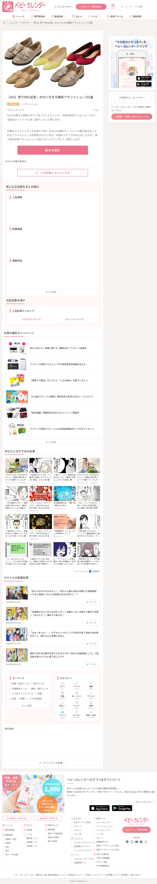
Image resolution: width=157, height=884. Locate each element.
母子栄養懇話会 (102, 865)
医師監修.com (102, 841)
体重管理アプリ (80, 862)
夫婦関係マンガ (19, 688)
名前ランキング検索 (82, 822)
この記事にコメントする (55, 173)
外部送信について (75, 874)
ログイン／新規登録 (91, 6)
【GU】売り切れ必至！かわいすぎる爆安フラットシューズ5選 (62, 22)
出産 (14, 698)
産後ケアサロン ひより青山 (105, 845)
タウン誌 (77, 834)
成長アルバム (116, 16)
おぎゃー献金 (101, 861)
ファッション (31, 104)
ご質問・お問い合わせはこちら (132, 116)
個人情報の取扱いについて (55, 874)
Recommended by (81, 571)
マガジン (77, 830)
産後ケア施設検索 (55, 833)
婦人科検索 (52, 841)
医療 (22, 698)
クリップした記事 (53, 763)
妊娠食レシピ (32, 842)
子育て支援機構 (102, 858)
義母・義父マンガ (39, 688)
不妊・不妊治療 (11, 854)
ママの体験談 (35, 698)
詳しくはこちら (143, 801)
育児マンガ (38, 683)
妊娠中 (8, 843)
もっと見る (51, 291)
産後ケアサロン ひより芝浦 (105, 849)
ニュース (20, 16)
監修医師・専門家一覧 (49, 818)
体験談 (29, 829)
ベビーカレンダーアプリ (82, 858)
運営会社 (39, 874)
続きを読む (52, 150)
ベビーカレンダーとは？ (24, 874)
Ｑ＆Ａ (78, 16)
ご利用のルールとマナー (131, 97)
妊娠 (40, 693)
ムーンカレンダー (103, 822)
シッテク (100, 834)
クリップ (92, 602)
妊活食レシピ (32, 845)
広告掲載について (112, 874)
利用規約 (124, 874)
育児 (7, 850)
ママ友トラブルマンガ (22, 693)
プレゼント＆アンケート (82, 842)
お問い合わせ (135, 874)
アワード (77, 826)
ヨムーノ (100, 837)
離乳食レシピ (32, 838)
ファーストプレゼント (82, 850)
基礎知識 (58, 16)
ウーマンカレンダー (104, 826)
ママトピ (25, 22)
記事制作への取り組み (18, 818)
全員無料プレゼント (82, 846)
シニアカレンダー (103, 830)
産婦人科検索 (53, 837)
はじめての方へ (65, 6)
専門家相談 (39, 16)
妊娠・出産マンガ (20, 683)
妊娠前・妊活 (10, 839)
